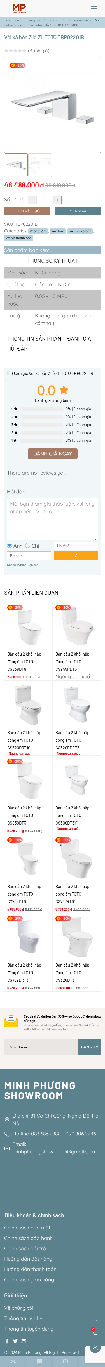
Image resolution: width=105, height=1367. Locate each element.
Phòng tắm (38, 231)
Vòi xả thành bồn (19, 238)
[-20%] (28, 625)
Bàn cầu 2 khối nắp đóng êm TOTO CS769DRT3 (24, 972)
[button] (94, 8)
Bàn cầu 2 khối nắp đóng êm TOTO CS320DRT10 (24, 740)
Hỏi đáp (17, 348)
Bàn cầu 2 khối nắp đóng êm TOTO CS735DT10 (24, 894)
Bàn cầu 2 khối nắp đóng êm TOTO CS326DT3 (72, 972)
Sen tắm (57, 231)
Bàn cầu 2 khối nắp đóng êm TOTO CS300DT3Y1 (72, 815)
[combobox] (97, 1319)
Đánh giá (79, 338)
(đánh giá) (39, 50)
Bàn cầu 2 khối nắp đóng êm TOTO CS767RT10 (72, 894)
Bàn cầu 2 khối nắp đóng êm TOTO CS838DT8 (24, 661)
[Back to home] (19, 8)
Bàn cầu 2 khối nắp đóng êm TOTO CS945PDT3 (72, 661)
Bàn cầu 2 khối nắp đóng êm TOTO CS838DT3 (24, 815)
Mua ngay (78, 211)
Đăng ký (89, 1047)
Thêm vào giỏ (27, 211)
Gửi (76, 556)
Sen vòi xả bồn (80, 231)
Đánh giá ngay (52, 453)
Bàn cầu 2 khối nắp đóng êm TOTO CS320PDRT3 (72, 740)
